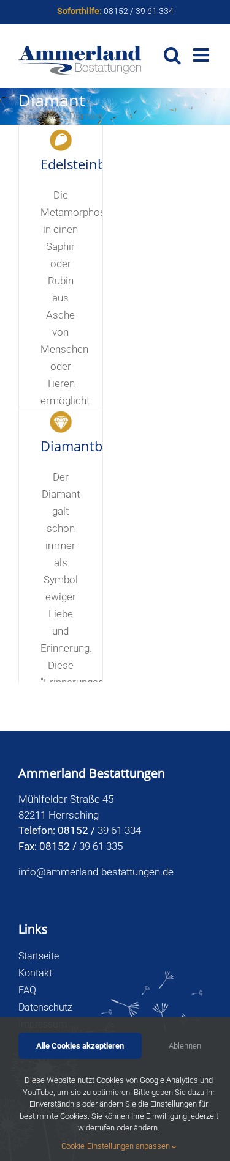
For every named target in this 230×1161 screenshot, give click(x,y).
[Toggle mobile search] (172, 55)
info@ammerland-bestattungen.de (96, 872)
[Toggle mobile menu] (202, 55)
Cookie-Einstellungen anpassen (116, 1146)
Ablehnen (185, 1045)
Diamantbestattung (101, 446)
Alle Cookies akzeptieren (80, 1045)
